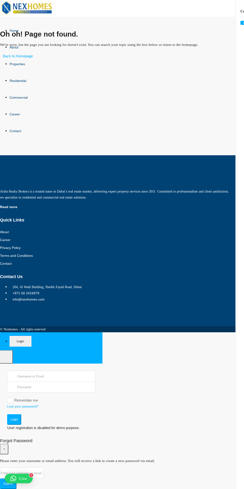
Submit (8, 483)
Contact (15, 131)
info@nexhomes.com (29, 299)
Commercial (19, 97)
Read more (8, 207)
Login (14, 419)
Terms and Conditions (16, 256)
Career (15, 114)
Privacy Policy (10, 248)
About (14, 47)
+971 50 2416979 (26, 293)
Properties (17, 64)
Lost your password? (23, 406)
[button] (19, 478)
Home (14, 30)
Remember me (26, 400)
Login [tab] (20, 341)
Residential (18, 81)
